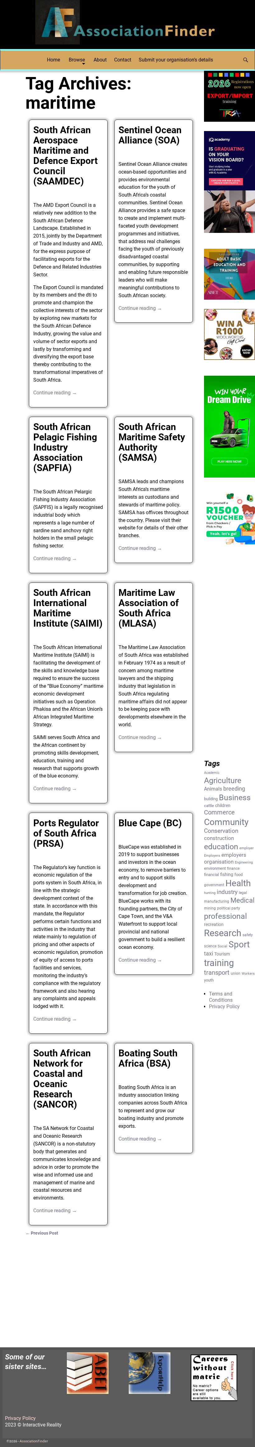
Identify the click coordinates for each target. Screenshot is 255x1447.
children (222, 805)
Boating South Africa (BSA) (148, 1058)
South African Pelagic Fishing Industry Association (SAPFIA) (65, 447)
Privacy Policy (224, 1006)
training (219, 963)
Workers (248, 974)
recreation (214, 924)
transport (217, 972)
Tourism (222, 953)
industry (227, 892)
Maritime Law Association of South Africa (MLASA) (148, 608)
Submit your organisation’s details (176, 60)
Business (235, 797)
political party (228, 908)
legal (243, 893)
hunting (210, 893)
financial (211, 874)
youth (209, 980)
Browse (77, 60)
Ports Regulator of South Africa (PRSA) (66, 833)
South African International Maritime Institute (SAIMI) (68, 608)
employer (246, 848)
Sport (239, 944)
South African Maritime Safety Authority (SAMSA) (151, 442)
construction (219, 838)
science (210, 946)
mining (210, 908)
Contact (122, 60)
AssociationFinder (34, 1441)
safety (248, 935)
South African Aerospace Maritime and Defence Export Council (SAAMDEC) (65, 156)
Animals (213, 789)
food (238, 874)
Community (226, 822)
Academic (212, 773)
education (221, 846)
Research (222, 933)
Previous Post (42, 1233)
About (100, 60)
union (235, 973)
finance (233, 868)
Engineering (244, 862)
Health (238, 883)
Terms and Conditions (221, 997)
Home (53, 60)
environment (215, 868)
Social (222, 946)
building (211, 798)
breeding (234, 789)
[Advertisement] (111, 1288)
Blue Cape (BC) (150, 823)
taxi (208, 953)
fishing (226, 874)
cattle (209, 805)
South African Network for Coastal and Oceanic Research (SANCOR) (62, 1079)
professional (225, 916)
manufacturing (216, 901)
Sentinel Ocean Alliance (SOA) (150, 135)
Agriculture (222, 780)
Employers (212, 856)
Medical (242, 900)
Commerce (219, 812)
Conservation (221, 831)
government (214, 885)
